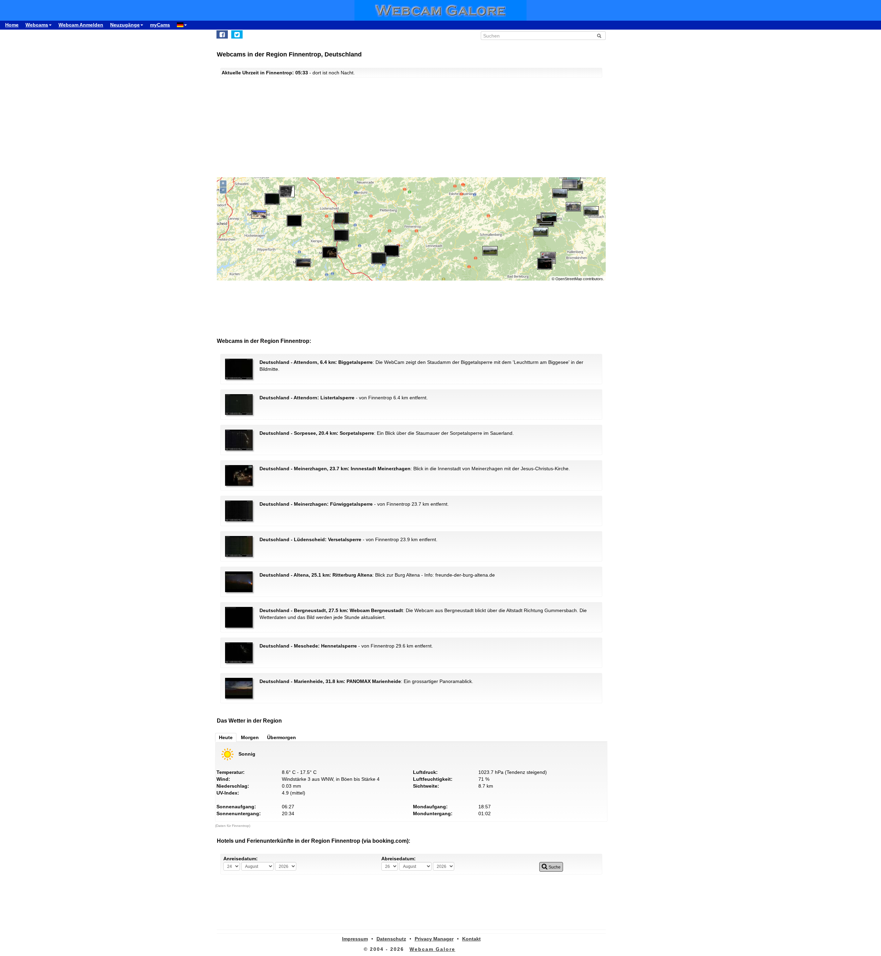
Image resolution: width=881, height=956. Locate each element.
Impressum (355, 939)
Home (12, 25)
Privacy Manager (434, 939)
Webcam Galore (432, 949)
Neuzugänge (125, 25)
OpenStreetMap (568, 279)
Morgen (250, 737)
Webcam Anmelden (81, 25)
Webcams (36, 25)
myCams (160, 25)
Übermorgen (281, 737)
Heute (226, 737)
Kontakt (471, 939)
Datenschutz (391, 939)
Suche (554, 867)
